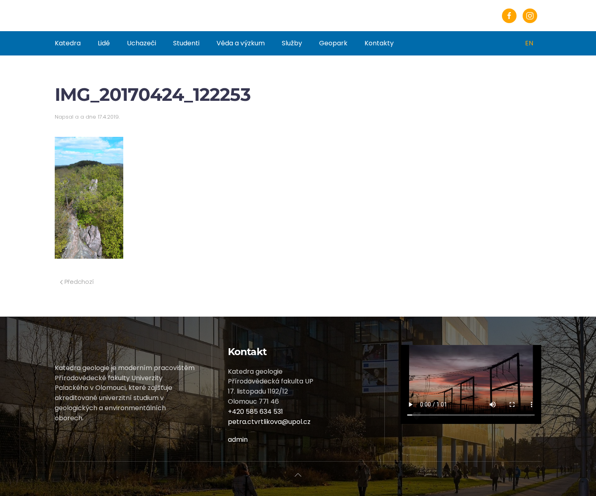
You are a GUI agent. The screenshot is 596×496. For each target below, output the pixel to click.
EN (529, 43)
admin (238, 439)
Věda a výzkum (241, 43)
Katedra (68, 43)
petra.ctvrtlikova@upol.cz (269, 421)
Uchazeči (141, 43)
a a (79, 117)
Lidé (104, 43)
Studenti (186, 43)
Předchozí (78, 281)
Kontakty (379, 43)
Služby (292, 43)
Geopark (333, 43)
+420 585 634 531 (255, 411)
